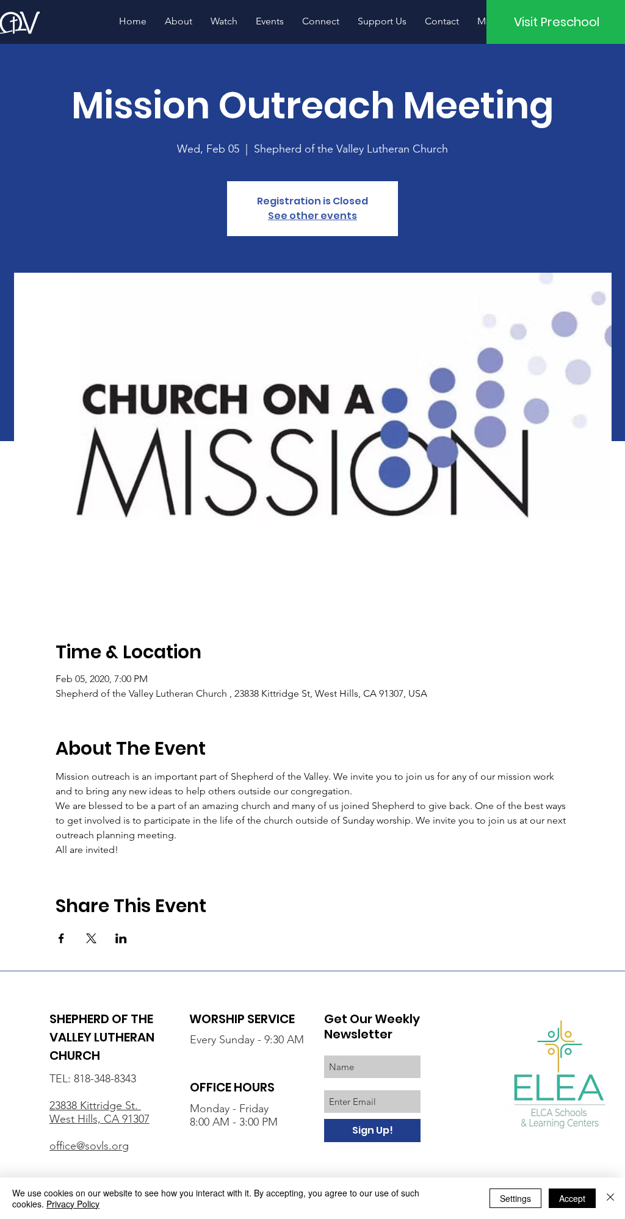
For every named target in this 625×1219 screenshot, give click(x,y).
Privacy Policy (72, 1204)
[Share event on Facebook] (61, 938)
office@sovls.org (89, 1145)
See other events (312, 216)
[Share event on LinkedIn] (121, 938)
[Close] (610, 1198)
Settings (515, 1198)
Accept (572, 1198)
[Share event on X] (91, 938)
